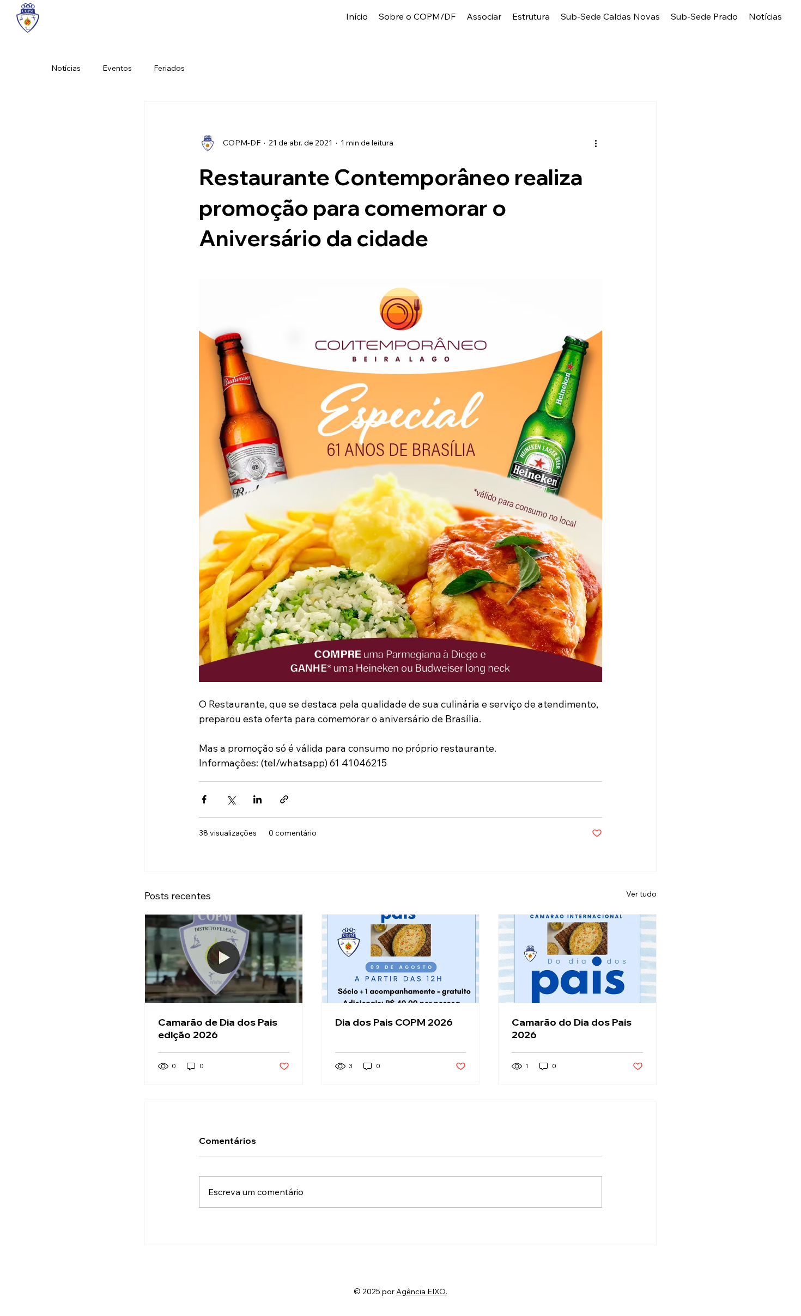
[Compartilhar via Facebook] (204, 799)
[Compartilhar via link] (284, 799)
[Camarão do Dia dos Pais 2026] (577, 959)
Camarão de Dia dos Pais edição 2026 (217, 1028)
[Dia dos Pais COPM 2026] (401, 959)
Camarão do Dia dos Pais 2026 (572, 1028)
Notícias (66, 68)
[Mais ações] (595, 143)
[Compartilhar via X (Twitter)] (231, 799)
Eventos (117, 68)
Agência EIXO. (421, 1291)
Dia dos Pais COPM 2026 (394, 1022)
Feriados (169, 68)
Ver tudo (641, 894)
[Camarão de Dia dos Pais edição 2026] (223, 959)
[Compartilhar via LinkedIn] (257, 799)
